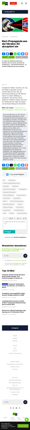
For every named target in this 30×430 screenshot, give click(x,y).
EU (4, 180)
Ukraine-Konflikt (22, 213)
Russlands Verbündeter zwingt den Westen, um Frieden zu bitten (13, 285)
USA (4, 213)
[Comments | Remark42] (15, 228)
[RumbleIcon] (16, 408)
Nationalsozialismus (8, 204)
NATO (5, 201)
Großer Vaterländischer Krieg (11, 183)
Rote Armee (19, 207)
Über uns (15, 385)
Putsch (20, 204)
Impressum (15, 377)
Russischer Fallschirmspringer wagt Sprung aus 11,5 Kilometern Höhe (14, 311)
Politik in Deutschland (9, 189)
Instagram (15, 328)
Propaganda (22, 189)
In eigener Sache (15, 392)
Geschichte (17, 198)
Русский (12, 417)
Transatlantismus (18, 210)
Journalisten (15, 394)
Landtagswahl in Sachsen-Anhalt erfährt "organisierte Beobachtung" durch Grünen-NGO (14, 302)
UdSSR (12, 213)
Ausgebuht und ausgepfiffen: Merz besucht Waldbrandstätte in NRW (13, 294)
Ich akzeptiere (15, 260)
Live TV (13, 3)
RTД (15, 348)
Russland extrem (15, 366)
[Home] (5, 3)
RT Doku (15, 369)
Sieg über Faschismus (9, 192)
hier (9, 426)
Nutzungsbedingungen (15, 382)
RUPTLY (15, 350)
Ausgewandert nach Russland (15, 364)
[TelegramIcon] (10, 408)
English (5, 417)
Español (24, 417)
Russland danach (15, 361)
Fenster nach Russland (15, 353)
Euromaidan (6, 198)
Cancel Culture (21, 195)
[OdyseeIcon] (19, 408)
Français (13, 419)
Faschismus (12, 180)
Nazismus (15, 186)
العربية (18, 417)
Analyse (15, 338)
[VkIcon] (13, 408)
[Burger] (26, 3)
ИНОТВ (15, 345)
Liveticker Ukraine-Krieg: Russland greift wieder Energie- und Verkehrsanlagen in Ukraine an (13, 276)
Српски (20, 419)
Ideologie (6, 186)
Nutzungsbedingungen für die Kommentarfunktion (15, 388)
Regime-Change (7, 207)
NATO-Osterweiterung (17, 201)
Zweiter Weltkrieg (8, 195)
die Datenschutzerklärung (19, 260)
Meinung (15, 340)
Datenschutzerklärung (15, 380)
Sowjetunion (6, 210)
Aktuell (15, 335)
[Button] (25, 256)
